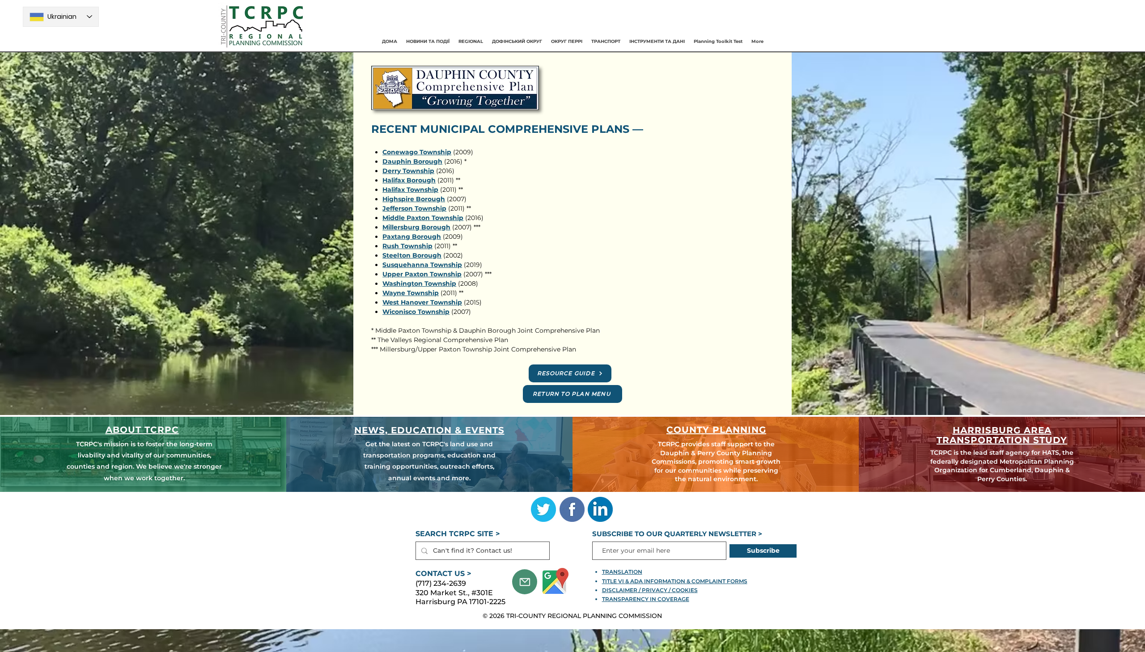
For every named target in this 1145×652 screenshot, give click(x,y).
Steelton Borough (411, 255)
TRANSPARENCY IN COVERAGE (645, 599)
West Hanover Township (422, 302)
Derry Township (408, 171)
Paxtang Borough (411, 237)
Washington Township (419, 283)
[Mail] (524, 581)
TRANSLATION (622, 571)
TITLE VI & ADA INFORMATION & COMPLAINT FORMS (674, 581)
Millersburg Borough (416, 227)
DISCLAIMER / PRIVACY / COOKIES (650, 590)
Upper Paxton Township (422, 274)
